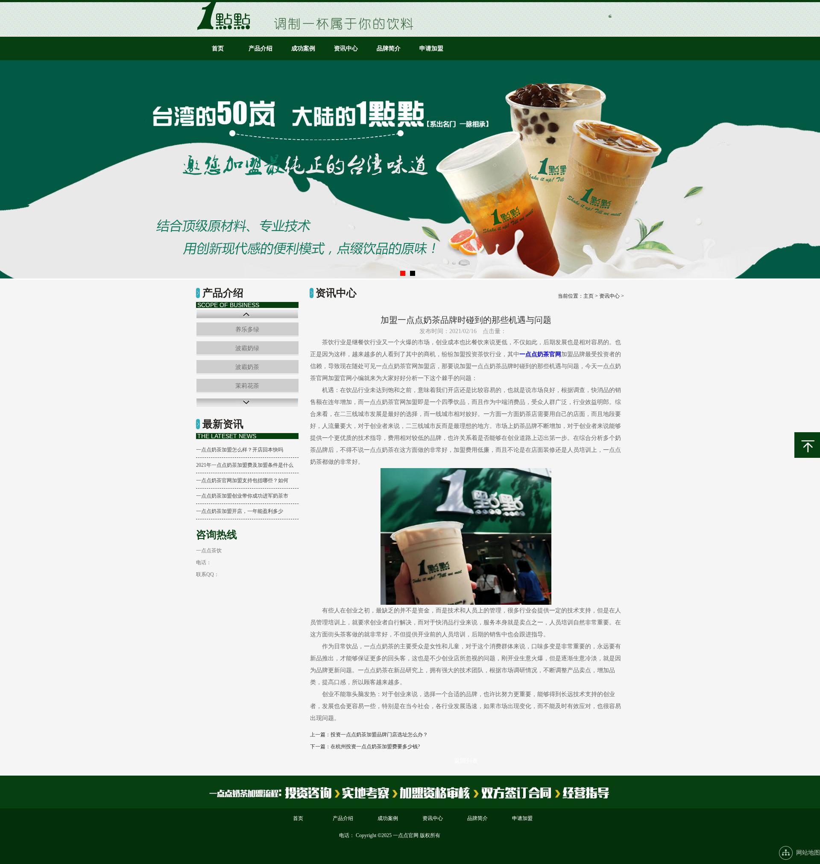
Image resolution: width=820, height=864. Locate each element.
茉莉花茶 (247, 386)
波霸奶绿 (247, 348)
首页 (218, 48)
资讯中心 (346, 48)
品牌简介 (389, 48)
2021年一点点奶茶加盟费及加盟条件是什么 (244, 465)
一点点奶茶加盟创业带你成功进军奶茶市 (242, 496)
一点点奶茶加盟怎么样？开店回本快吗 (239, 450)
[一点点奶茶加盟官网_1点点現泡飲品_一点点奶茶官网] (226, 28)
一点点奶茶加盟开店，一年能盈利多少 (239, 511)
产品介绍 (260, 48)
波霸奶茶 (247, 367)
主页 (588, 296)
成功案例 (303, 48)
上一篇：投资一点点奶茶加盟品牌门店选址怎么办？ (369, 735)
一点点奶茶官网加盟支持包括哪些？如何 (242, 480)
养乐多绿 (247, 329)
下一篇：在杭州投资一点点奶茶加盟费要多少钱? (365, 747)
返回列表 (466, 761)
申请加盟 (431, 48)
